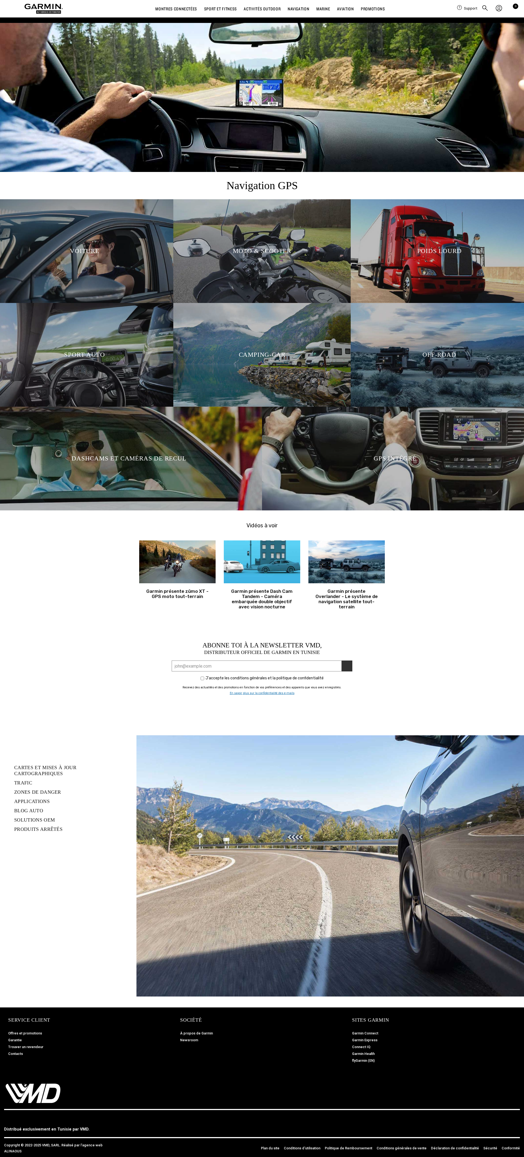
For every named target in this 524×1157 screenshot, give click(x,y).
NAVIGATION (298, 8)
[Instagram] (502, 1125)
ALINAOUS (13, 1151)
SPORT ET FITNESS (220, 8)
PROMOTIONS (373, 8)
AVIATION (345, 8)
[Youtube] (514, 1125)
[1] (347, 666)
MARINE (323, 8)
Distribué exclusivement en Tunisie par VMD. (47, 1129)
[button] (177, 562)
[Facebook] (489, 1125)
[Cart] (514, 8)
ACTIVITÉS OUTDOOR (262, 8)
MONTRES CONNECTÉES (176, 8)
